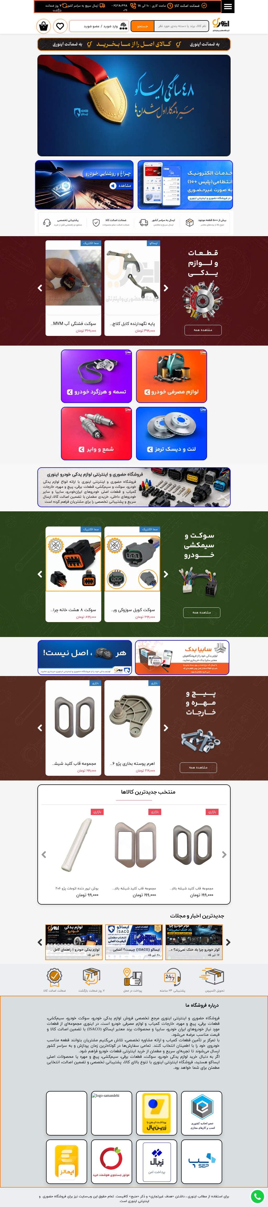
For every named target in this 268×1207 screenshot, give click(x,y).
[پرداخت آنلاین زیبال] (157, 1180)
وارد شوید (110, 26)
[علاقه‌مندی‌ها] (60, 29)
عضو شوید (91, 26)
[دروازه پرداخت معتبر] (156, 1132)
